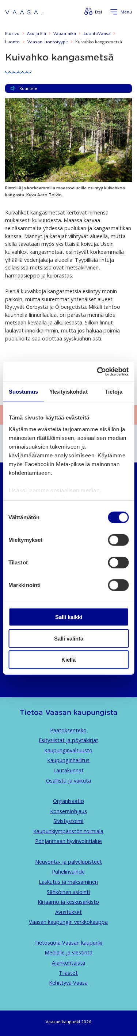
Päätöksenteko (68, 730)
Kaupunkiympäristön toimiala (68, 831)
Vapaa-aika (64, 33)
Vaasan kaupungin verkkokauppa (68, 921)
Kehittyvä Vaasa (68, 982)
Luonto (12, 41)
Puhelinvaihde (68, 871)
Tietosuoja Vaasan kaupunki (68, 942)
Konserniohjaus (68, 811)
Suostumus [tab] (23, 392)
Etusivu (12, 33)
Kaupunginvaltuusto (68, 750)
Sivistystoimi (68, 821)
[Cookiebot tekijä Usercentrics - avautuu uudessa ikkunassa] (97, 371)
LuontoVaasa (97, 33)
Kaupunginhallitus (68, 760)
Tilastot (68, 972)
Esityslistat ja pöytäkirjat (68, 740)
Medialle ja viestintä (68, 952)
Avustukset (68, 912)
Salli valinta (68, 638)
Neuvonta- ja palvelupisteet (68, 861)
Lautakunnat (68, 770)
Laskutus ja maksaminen (68, 881)
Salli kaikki (68, 617)
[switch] (118, 540)
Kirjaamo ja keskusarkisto (68, 901)
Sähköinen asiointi (68, 892)
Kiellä (68, 660)
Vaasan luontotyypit (47, 41)
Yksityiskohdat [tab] (68, 392)
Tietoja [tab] (113, 392)
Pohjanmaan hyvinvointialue (68, 841)
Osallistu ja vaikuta (68, 780)
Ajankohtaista (68, 962)
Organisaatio (68, 800)
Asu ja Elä (36, 33)
